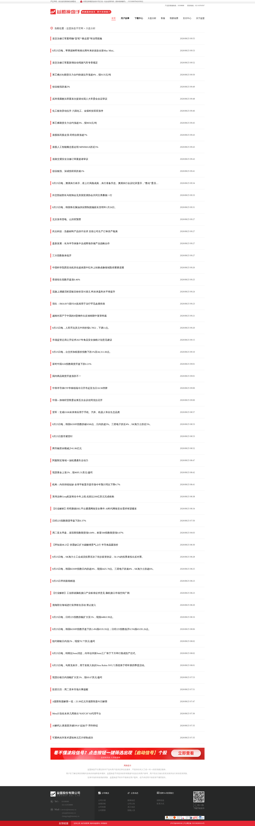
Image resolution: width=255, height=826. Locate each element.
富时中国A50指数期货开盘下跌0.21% (71, 364)
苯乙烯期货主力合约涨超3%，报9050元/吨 (74, 123)
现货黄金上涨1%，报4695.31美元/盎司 (72, 472)
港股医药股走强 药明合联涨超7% (69, 135)
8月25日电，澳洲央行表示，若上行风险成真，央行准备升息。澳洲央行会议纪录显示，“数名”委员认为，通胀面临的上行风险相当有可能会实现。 (105, 183)
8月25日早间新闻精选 (63, 581)
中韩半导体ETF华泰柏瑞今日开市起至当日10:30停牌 (79, 388)
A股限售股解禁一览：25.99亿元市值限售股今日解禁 (79, 701)
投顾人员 (131, 810)
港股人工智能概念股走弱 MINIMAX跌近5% (75, 147)
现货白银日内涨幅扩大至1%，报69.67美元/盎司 (77, 677)
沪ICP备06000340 (176, 823)
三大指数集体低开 (61, 255)
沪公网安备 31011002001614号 (194, 823)
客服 (163, 18)
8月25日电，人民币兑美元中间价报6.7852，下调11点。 (81, 328)
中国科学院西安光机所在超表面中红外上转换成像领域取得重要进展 (88, 267)
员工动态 (131, 807)
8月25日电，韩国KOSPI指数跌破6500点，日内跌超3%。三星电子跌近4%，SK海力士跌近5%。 (102, 424)
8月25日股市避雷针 (62, 436)
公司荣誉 (102, 810)
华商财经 (104, 823)
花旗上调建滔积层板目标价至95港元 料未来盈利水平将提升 (83, 291)
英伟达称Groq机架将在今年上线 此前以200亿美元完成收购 (83, 496)
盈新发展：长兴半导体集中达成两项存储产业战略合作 (81, 243)
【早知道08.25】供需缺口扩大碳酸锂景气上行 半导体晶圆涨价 (85, 544)
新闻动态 (131, 800)
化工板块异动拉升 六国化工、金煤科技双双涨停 (77, 111)
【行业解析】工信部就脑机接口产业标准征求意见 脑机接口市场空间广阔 (90, 593)
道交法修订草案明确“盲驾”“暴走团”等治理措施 (77, 38)
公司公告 (131, 804)
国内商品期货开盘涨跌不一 (66, 376)
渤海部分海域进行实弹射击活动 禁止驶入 (74, 605)
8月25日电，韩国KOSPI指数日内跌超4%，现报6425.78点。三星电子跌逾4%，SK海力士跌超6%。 (103, 569)
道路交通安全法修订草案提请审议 (70, 159)
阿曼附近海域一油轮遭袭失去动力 (70, 460)
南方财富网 (85, 823)
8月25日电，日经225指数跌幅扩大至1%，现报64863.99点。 (83, 617)
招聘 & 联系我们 (167, 793)
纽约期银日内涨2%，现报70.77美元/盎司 (73, 641)
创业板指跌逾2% (61, 86)
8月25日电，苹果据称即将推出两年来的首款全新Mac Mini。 (84, 50)
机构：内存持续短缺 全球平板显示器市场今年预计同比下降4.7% (86, 484)
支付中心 (187, 18)
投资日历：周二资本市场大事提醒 (70, 689)
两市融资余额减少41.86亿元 (67, 448)
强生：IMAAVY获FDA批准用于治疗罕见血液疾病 (78, 303)
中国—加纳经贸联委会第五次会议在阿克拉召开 (77, 400)
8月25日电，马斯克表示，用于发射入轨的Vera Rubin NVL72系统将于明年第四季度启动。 (99, 665)
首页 (113, 18)
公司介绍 (102, 800)
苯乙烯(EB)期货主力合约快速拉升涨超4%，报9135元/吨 (81, 74)
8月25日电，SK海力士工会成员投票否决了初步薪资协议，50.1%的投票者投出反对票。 (98, 557)
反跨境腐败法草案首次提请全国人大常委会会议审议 (79, 98)
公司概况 (105, 793)
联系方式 (160, 804)
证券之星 (77, 823)
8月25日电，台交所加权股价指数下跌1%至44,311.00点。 (82, 352)
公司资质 (102, 807)
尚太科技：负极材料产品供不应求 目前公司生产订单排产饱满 (85, 231)
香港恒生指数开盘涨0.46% (66, 279)
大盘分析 (152, 18)
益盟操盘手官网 (74, 28)
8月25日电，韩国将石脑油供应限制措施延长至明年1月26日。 (84, 207)
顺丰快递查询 (95, 823)
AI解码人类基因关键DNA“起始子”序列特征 (75, 725)
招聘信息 (160, 800)
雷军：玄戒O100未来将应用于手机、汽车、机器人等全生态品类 (86, 412)
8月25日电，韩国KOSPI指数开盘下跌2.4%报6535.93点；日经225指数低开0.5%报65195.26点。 (101, 629)
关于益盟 (200, 18)
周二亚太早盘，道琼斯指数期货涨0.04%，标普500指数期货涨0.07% (87, 532)
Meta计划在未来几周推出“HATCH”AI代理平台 (76, 713)
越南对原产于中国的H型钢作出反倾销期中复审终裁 (79, 315)
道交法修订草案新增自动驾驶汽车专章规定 (75, 62)
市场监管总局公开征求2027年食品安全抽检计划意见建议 (82, 340)
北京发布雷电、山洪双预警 (66, 219)
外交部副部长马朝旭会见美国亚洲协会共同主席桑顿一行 (82, 195)
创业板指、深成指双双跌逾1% (68, 171)
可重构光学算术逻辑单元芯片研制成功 (72, 737)
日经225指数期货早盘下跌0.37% (69, 520)
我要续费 (174, 18)
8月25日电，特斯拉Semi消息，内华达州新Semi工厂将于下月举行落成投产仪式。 (94, 653)
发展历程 (102, 804)
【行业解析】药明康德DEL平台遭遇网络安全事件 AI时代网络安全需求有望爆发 (94, 508)
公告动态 (134, 793)
